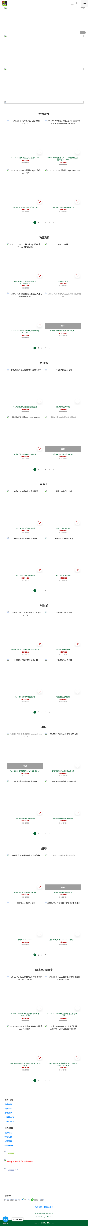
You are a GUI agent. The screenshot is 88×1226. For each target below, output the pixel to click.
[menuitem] (34, 222)
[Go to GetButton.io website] (5, 1223)
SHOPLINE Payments (48, 1223)
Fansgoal (10, 1153)
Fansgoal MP (12, 1170)
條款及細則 (48, 1207)
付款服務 (8, 1141)
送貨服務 (8, 1137)
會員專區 (8, 1132)
